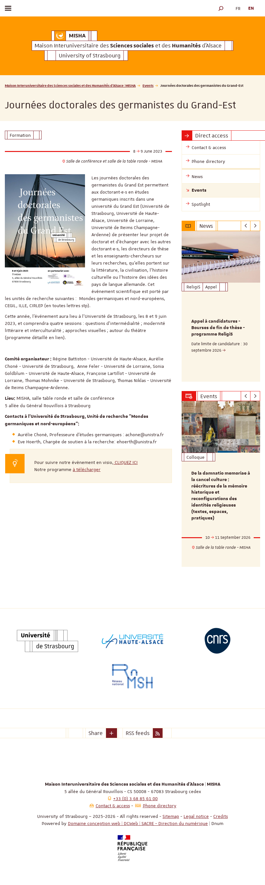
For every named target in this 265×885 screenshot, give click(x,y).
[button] (221, 8)
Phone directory (159, 806)
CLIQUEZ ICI (125, 462)
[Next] (255, 226)
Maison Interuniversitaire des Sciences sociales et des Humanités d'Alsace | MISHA (70, 85)
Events (148, 85)
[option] (221, 306)
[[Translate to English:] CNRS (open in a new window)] (217, 641)
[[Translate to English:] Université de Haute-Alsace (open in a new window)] (132, 641)
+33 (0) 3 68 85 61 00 (135, 798)
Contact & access (113, 806)
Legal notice (196, 816)
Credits (220, 816)
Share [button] (96, 733)
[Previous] (246, 226)
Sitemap (171, 816)
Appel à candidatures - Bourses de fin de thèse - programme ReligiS (218, 327)
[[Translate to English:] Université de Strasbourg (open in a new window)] (47, 641)
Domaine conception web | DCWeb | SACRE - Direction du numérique (138, 823)
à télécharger (87, 469)
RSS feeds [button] (138, 733)
